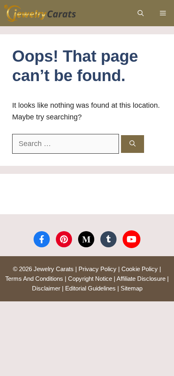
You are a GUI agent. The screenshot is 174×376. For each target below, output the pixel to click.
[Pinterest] (64, 239)
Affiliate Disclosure (141, 278)
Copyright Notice (90, 278)
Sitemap (131, 288)
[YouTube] (131, 239)
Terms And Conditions (34, 278)
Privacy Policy (98, 268)
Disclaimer (46, 288)
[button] (140, 13)
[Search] (132, 144)
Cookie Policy (139, 268)
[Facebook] (42, 239)
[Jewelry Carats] (40, 13)
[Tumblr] (108, 239)
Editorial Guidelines (90, 288)
